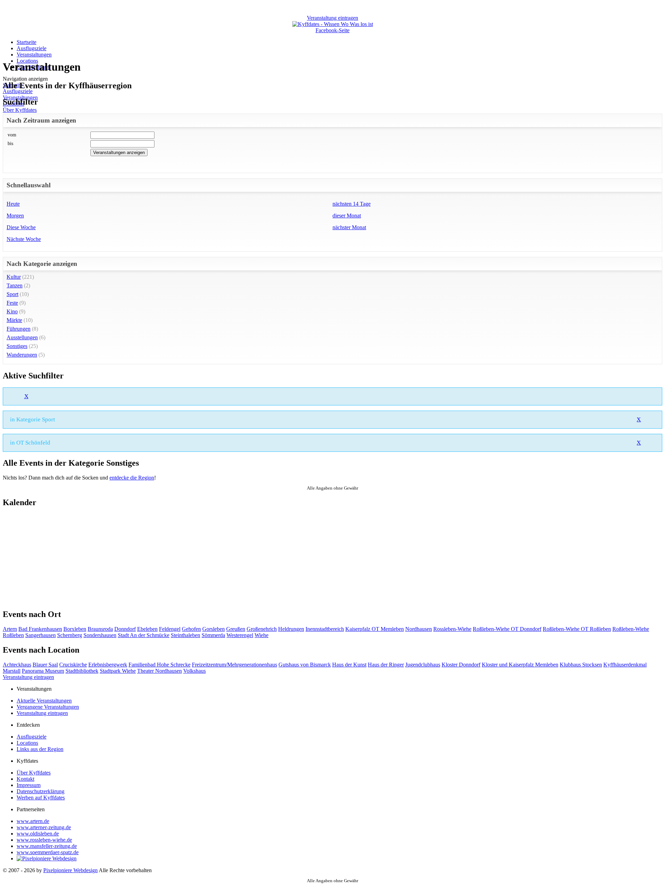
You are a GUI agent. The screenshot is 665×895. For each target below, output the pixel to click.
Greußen (235, 629)
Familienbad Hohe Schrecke (159, 665)
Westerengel (240, 635)
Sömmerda (213, 635)
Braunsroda (100, 629)
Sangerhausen (40, 635)
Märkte (14, 320)
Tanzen (15, 285)
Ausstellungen (22, 337)
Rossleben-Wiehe (452, 629)
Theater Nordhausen (159, 671)
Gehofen (191, 629)
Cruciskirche (73, 665)
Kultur (14, 277)
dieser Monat (346, 215)
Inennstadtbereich (324, 629)
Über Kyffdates (20, 110)
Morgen (15, 215)
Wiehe (261, 635)
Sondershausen (99, 635)
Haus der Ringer (386, 665)
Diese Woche (21, 227)
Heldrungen (291, 629)
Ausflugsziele (31, 48)
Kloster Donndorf (461, 665)
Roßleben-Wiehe (630, 629)
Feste (12, 303)
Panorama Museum (43, 671)
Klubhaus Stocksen (581, 665)
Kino (12, 311)
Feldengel (169, 629)
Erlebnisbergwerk (107, 665)
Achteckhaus (17, 665)
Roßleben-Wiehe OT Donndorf (507, 629)
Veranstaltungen (34, 54)
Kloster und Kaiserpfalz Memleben (520, 665)
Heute (13, 204)
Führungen (18, 329)
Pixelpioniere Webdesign (70, 870)
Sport (12, 294)
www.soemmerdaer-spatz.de (48, 852)
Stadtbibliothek (81, 671)
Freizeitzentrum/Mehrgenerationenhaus (234, 665)
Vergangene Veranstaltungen (48, 707)
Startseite (26, 42)
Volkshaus (194, 671)
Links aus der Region (40, 749)
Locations (27, 743)
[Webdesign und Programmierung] (47, 858)
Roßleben (13, 635)
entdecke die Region (131, 478)
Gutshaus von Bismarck (304, 665)
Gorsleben (213, 629)
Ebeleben (147, 629)
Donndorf (125, 629)
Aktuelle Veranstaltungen (44, 701)
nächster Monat (349, 227)
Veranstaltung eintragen (28, 677)
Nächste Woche (24, 239)
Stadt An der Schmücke (143, 635)
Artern (10, 629)
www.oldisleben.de (38, 833)
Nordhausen (418, 629)
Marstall (11, 671)
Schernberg (69, 635)
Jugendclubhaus (422, 665)
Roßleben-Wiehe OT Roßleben (577, 629)
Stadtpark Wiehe (118, 671)
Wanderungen (22, 355)
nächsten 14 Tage (351, 204)
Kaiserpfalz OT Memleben (374, 629)
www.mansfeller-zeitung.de (47, 846)
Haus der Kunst (349, 665)
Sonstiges (17, 346)
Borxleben (74, 629)
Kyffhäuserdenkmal (625, 665)
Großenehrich (262, 629)
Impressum (29, 785)
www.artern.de (33, 821)
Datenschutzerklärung (40, 791)
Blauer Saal (45, 665)
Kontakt (25, 779)
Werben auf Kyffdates (41, 797)
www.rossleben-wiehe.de (44, 840)
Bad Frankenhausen (40, 629)
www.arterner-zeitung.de (44, 827)
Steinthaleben (185, 635)
